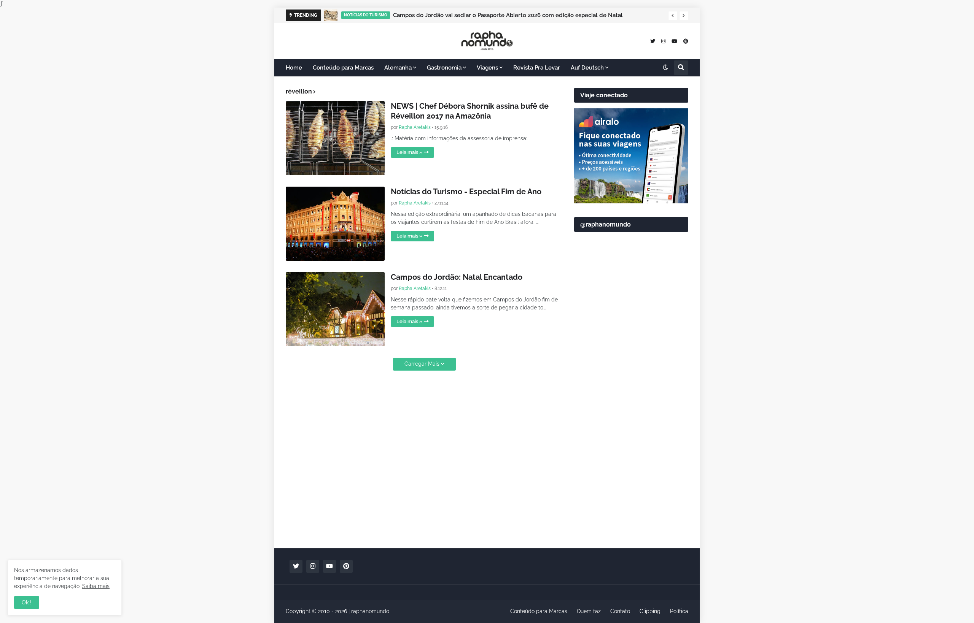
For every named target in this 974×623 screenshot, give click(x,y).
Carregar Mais (421, 364)
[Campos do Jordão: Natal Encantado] (335, 309)
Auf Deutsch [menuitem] (587, 67)
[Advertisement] (631, 422)
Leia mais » (409, 152)
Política (679, 611)
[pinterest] (685, 41)
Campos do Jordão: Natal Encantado (456, 277)
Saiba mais (96, 586)
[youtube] (674, 41)
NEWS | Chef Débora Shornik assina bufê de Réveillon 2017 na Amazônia (470, 110)
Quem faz (589, 611)
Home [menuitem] (294, 67)
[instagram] (663, 41)
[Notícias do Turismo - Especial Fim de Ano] (335, 224)
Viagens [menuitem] (487, 67)
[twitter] (652, 41)
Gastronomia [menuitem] (444, 67)
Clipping (650, 611)
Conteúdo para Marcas (538, 611)
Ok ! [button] (27, 602)
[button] (672, 15)
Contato (620, 611)
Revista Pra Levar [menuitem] (536, 67)
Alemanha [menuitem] (398, 67)
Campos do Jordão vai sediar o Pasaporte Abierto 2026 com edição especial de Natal (508, 15)
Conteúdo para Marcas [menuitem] (343, 67)
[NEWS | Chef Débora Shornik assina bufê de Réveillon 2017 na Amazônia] (335, 138)
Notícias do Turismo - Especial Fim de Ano (466, 191)
